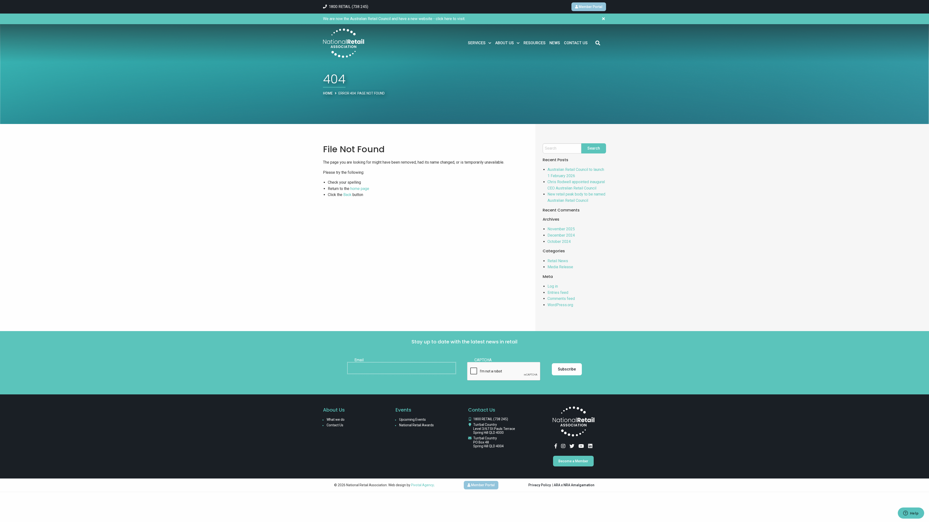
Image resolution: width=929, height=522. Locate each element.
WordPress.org (560, 305)
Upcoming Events (412, 419)
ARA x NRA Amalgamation (574, 485)
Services (477, 43)
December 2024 (561, 235)
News (554, 43)
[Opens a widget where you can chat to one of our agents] (911, 514)
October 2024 (559, 241)
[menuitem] (479, 43)
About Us (504, 43)
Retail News (557, 261)
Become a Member (573, 461)
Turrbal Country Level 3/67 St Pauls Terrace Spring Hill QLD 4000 (494, 429)
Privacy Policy (539, 485)
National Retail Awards (416, 425)
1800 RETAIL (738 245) (490, 419)
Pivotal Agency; (423, 485)
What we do (336, 419)
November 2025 (561, 229)
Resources (535, 43)
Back (347, 194)
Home (328, 93)
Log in (552, 286)
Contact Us (576, 43)
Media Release (560, 267)
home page (359, 188)
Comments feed (561, 298)
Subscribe (567, 369)
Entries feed (557, 292)
